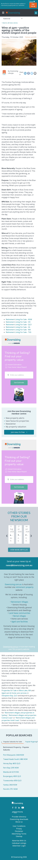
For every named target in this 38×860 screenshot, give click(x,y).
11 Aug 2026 (12, 529)
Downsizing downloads (19, 819)
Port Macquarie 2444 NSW (13, 755)
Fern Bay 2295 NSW (11, 768)
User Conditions (19, 826)
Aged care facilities (20, 621)
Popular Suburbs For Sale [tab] (12, 742)
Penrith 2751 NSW (10, 789)
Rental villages (19, 616)
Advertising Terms (19, 834)
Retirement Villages (19, 602)
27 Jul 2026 (20, 529)
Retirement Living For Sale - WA (18, 329)
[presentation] (7, 535)
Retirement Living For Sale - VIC (18, 322)
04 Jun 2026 (27, 529)
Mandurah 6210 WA (11, 772)
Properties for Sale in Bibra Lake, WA (16, 690)
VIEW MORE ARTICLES (19, 550)
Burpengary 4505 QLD (12, 776)
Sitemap (19, 836)
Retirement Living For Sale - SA (18, 327)
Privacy (19, 828)
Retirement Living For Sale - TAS (18, 332)
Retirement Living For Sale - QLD (19, 324)
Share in (21, 73)
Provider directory (19, 817)
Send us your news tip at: (19, 561)
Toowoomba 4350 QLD (12, 780)
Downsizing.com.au (13, 584)
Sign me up (33, 5)
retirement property (24, 587)
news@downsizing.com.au (19, 565)
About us (19, 822)
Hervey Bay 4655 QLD (11, 763)
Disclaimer (19, 831)
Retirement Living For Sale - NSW (19, 319)
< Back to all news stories (10, 23)
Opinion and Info (30, 37)
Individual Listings (19, 843)
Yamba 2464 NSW (10, 785)
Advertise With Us (19, 840)
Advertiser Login (19, 846)
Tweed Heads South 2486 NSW (15, 759)
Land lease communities (19, 613)
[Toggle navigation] (3, 13)
